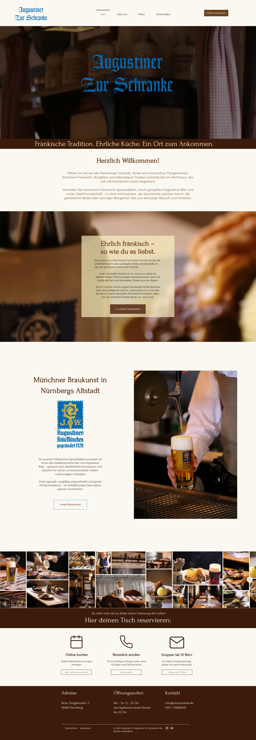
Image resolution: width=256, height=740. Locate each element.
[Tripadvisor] (171, 728)
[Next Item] (250, 580)
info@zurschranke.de (179, 703)
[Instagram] (167, 728)
